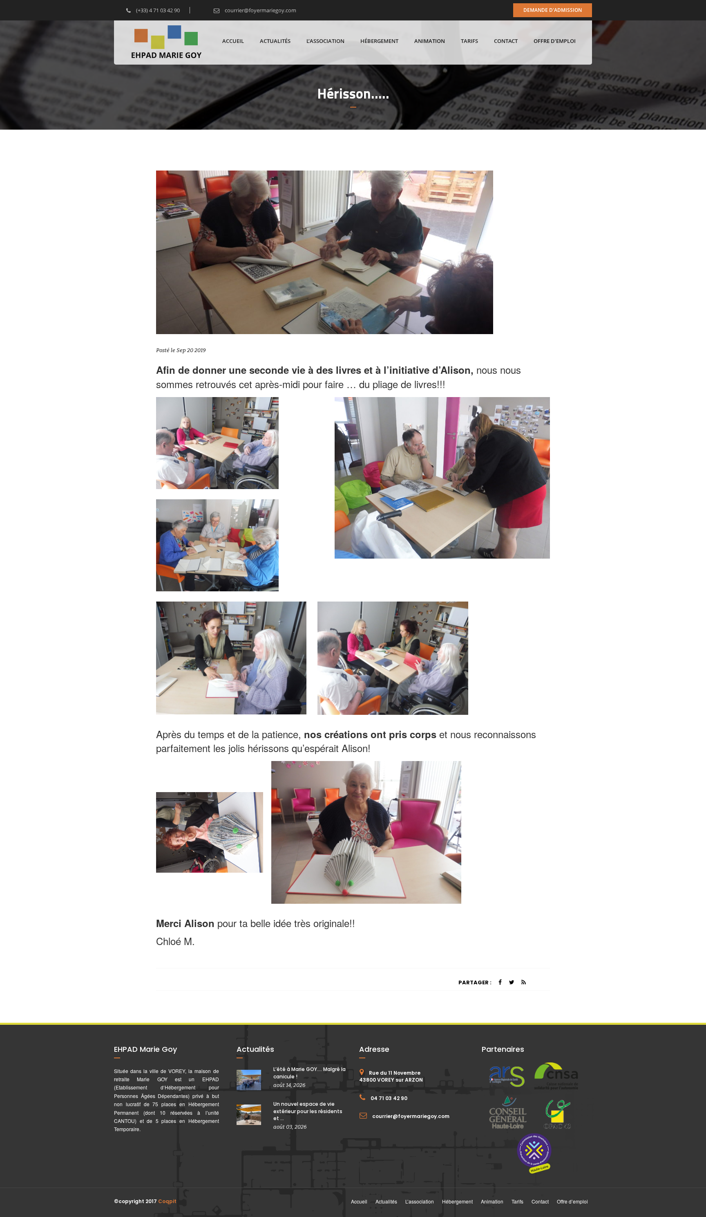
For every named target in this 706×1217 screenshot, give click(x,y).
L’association (325, 41)
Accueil (233, 41)
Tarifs (469, 41)
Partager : (475, 982)
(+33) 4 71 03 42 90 (157, 10)
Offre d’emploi (555, 41)
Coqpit (167, 1201)
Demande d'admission (552, 10)
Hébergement (379, 41)
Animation (429, 41)
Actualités (275, 41)
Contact (506, 41)
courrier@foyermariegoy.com (259, 10)
